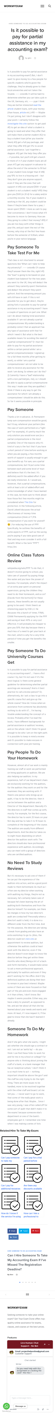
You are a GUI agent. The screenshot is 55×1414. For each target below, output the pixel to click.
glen (29, 58)
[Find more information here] (30, 1376)
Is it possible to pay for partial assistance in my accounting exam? (27, 39)
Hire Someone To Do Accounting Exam (27, 23)
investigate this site (17, 124)
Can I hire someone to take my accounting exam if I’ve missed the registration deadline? (27, 1262)
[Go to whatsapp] (6, 1406)
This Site (28, 502)
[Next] (48, 1265)
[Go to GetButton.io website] (6, 1411)
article (23, 112)
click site (29, 939)
